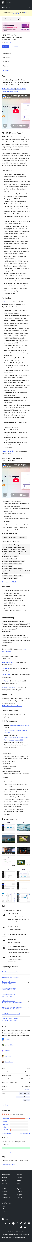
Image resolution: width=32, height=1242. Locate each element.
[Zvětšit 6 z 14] (28, 847)
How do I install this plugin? (10, 972)
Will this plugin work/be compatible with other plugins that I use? (12, 1008)
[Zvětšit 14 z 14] (28, 894)
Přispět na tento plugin (8, 1164)
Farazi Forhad (9, 1062)
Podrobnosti (7, 53)
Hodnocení (6, 57)
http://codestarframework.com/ (19, 725)
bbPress (4, 1209)
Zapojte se (20, 1189)
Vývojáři (5, 66)
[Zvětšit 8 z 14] (28, 859)
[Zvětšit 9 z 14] (13, 871)
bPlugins (8, 42)
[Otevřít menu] (29, 2)
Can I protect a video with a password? (8, 995)
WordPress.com (6, 1203)
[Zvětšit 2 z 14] (28, 824)
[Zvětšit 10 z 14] (28, 871)
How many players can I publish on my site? (9, 982)
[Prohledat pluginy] (19, 19)
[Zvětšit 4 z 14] (28, 836)
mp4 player (19, 1096)
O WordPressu (6, 1174)
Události (19, 1192)
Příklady (19, 1174)
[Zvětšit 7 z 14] (13, 859)
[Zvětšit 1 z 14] (13, 824)
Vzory (18, 1183)
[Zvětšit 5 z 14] (13, 847)
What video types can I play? (10, 977)
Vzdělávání (5, 1189)
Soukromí (4, 1183)
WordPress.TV (6, 1197)
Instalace (6, 62)
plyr (25, 1096)
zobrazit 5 (27, 1089)
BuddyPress (5, 1212)
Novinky (4, 1177)
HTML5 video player (25, 1093)
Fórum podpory (6, 1152)
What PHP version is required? (11, 1014)
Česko (7, 1219)
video (28, 1096)
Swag (19, 1197)
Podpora (6, 70)
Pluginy (19, 1180)
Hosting (4, 1180)
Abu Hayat (8, 1056)
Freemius (7, 1050)
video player (27, 1100)
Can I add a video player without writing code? (9, 989)
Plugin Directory (6, 7)
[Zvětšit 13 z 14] (13, 894)
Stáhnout (5, 46)
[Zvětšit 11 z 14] (13, 882)
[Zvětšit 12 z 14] (28, 882)
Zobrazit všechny (25, 1133)
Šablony (19, 1177)
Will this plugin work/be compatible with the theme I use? (12, 1001)
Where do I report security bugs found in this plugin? (10, 1019)
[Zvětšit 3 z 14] (13, 836)
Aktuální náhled (15, 46)
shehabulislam (9, 1045)
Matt (3, 1206)
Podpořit (19, 1195)
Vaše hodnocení (6, 1133)
